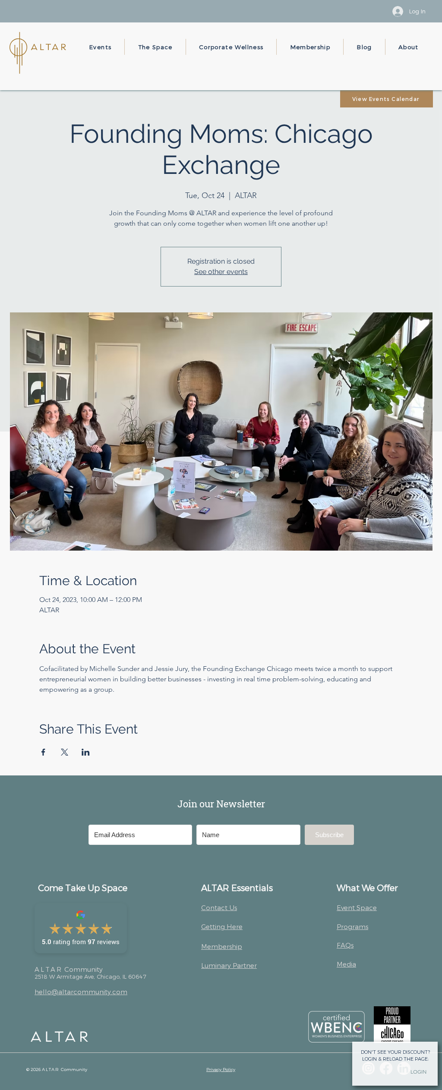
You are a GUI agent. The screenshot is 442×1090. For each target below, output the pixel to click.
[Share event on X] (64, 752)
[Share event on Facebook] (43, 752)
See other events (221, 272)
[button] (100, 47)
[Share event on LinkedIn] (86, 752)
